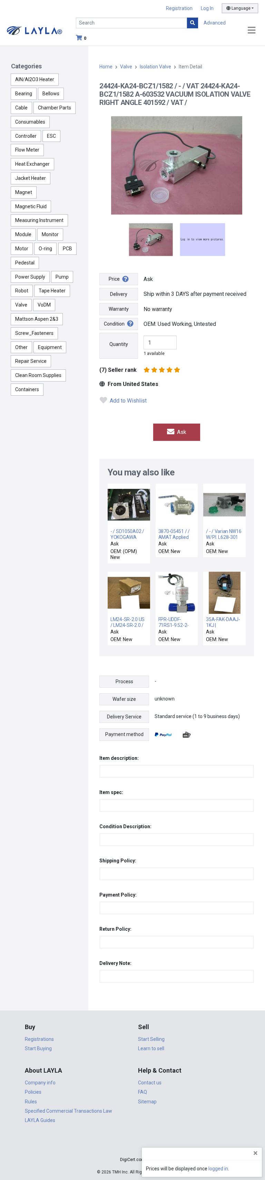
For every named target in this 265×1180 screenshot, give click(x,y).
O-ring (45, 248)
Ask (181, 432)
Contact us (149, 1082)
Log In (207, 8)
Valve (21, 305)
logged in (218, 1168)
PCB (67, 248)
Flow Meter (27, 150)
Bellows (50, 93)
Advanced (215, 23)
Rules (31, 1101)
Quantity (118, 344)
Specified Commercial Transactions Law (68, 1111)
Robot (21, 290)
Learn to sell (151, 1048)
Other (21, 347)
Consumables (30, 122)
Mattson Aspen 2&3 (36, 319)
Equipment (50, 347)
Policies (33, 1092)
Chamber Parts (54, 107)
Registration (179, 8)
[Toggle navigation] (251, 30)
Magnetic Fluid (31, 206)
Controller (26, 136)
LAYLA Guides (40, 1120)
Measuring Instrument (39, 220)
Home (105, 66)
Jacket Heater (30, 178)
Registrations (39, 1039)
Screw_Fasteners (34, 333)
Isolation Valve (155, 66)
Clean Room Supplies (38, 375)
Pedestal (25, 262)
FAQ (142, 1092)
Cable (21, 107)
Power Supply (30, 277)
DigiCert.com (132, 1159)
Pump (62, 277)
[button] (132, 1147)
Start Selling (151, 1039)
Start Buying (38, 1048)
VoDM (44, 305)
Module (23, 234)
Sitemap (147, 1101)
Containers (27, 389)
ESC (51, 136)
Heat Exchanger (32, 164)
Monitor (50, 234)
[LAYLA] (34, 30)
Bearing (23, 93)
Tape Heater (52, 290)
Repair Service (31, 361)
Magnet (23, 192)
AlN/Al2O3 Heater (34, 79)
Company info (40, 1082)
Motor (21, 248)
